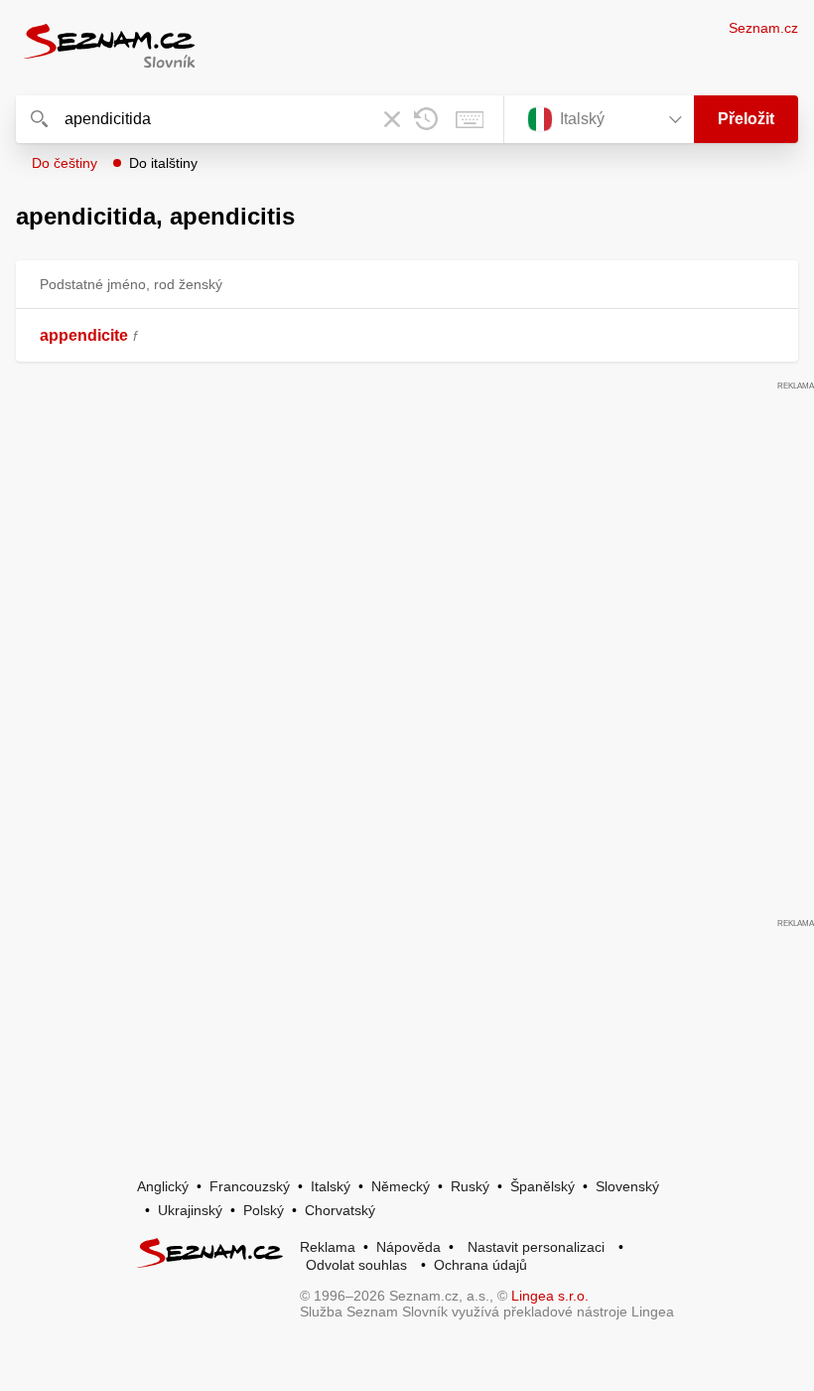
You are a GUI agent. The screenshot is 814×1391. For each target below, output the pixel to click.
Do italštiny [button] (163, 163)
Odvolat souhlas (356, 1265)
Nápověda (408, 1247)
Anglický (163, 1186)
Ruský (470, 1186)
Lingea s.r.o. (550, 1296)
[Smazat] (392, 119)
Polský (263, 1210)
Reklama (327, 1247)
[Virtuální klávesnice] (469, 119)
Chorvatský (340, 1210)
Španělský (542, 1186)
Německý (400, 1186)
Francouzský (249, 1186)
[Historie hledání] (426, 119)
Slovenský (627, 1186)
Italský (330, 1186)
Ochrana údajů (480, 1265)
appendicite (84, 335)
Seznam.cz (763, 28)
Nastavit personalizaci (536, 1247)
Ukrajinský (190, 1210)
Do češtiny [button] (64, 163)
